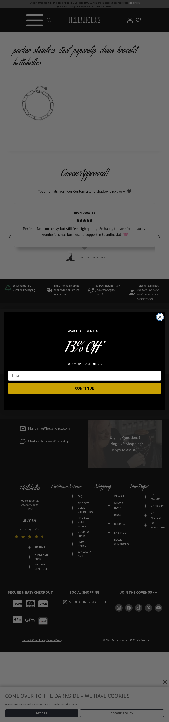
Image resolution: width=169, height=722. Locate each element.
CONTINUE (84, 387)
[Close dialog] (159, 316)
